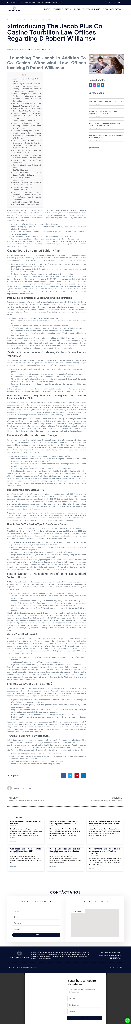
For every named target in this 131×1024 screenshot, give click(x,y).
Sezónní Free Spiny (20, 180)
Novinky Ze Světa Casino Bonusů (26, 123)
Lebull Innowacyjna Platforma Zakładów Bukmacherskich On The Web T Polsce (27, 135)
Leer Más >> (14, 841)
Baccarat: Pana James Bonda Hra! (26, 106)
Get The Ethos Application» (23, 187)
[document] (65, 998)
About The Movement (21, 177)
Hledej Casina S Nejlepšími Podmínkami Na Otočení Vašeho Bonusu (27, 115)
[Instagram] (109, 2)
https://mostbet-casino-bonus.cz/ (20, 294)
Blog (105, 9)
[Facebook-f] (105, 2)
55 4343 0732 (115, 958)
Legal (77, 9)
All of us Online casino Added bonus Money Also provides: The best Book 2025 (105, 851)
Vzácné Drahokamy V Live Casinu (26, 131)
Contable (58, 9)
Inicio (47, 9)
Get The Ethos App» (21, 170)
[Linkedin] (119, 2)
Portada (9, 20)
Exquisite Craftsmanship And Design (27, 103)
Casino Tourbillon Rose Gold (24, 121)
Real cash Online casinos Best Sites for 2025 (106, 102)
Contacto (115, 9)
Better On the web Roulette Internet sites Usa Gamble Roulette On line (105, 124)
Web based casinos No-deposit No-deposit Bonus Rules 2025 (106, 136)
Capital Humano (91, 9)
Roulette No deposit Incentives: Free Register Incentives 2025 (103, 112)
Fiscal (68, 9)
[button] (63, 775)
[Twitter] (98, 85)
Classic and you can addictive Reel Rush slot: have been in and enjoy (64, 850)
